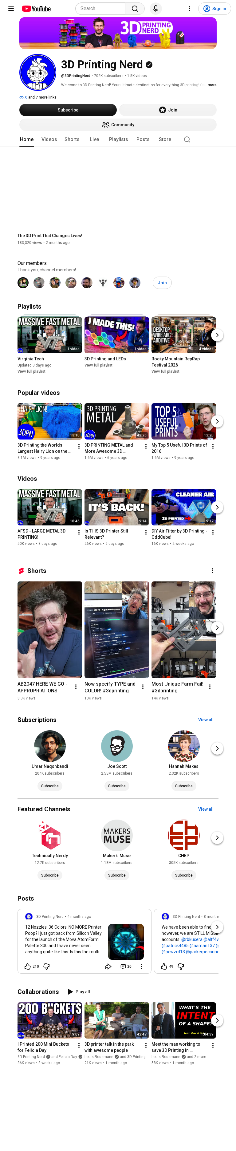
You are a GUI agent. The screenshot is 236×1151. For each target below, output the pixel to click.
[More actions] (79, 446)
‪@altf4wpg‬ (214, 939)
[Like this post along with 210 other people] (28, 966)
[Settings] (189, 8)
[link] (84, 943)
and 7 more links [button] (42, 97)
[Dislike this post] (46, 966)
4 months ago (79, 916)
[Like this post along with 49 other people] (164, 966)
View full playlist (31, 372)
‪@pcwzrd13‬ (173, 951)
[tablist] (118, 139)
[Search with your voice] (156, 8)
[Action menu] (141, 966)
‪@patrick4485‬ (175, 945)
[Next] (217, 335)
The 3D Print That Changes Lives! (50, 235)
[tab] (26, 139)
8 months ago (215, 916)
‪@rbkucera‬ (192, 939)
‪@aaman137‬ (202, 945)
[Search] (135, 8)
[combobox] (102, 8)
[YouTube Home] (36, 8)
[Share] (108, 966)
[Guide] (11, 8)
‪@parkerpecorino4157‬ (207, 951)
